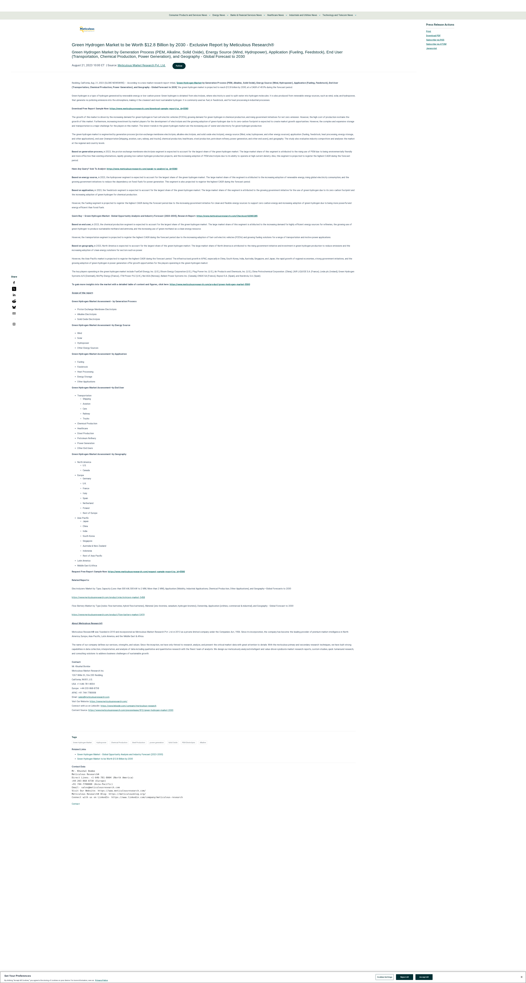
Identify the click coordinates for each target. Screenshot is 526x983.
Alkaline (203, 742)
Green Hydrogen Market (82, 742)
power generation (157, 742)
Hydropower (101, 742)
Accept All (424, 977)
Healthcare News (275, 15)
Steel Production (138, 742)
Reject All (404, 977)
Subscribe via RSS (435, 40)
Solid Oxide (172, 742)
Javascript (431, 48)
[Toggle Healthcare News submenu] (286, 15)
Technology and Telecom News (337, 15)
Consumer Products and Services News (188, 15)
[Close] (522, 977)
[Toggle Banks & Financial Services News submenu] (264, 15)
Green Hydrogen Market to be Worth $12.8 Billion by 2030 (105, 759)
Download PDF (433, 35)
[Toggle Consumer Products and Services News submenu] (209, 15)
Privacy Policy (101, 980)
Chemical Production (119, 742)
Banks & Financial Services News (246, 15)
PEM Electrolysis (188, 742)
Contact (76, 804)
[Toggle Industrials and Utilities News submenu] (319, 15)
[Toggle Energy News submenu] (227, 15)
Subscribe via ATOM (436, 44)
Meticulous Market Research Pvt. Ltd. (142, 65)
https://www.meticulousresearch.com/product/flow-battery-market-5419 (108, 614)
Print (428, 31)
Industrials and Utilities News (303, 15)
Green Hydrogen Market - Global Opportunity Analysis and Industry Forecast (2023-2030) (120, 754)
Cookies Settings (384, 977)
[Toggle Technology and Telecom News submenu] (355, 15)
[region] (263, 977)
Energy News (218, 15)
